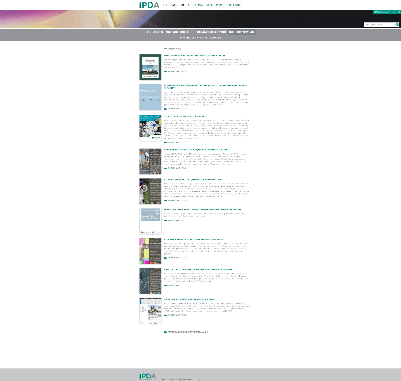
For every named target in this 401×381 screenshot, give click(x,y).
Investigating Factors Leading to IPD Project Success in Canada (194, 56)
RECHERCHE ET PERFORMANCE (241, 32)
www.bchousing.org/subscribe (187, 138)
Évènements (215, 38)
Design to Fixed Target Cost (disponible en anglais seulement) (193, 180)
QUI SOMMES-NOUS (155, 32)
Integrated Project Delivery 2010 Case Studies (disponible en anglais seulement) (202, 210)
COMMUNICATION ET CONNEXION (193, 38)
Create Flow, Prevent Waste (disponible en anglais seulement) (193, 239)
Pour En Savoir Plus (177, 72)
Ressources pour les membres (180, 32)
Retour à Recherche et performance (188, 332)
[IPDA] (151, 5)
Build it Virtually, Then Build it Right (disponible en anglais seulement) (198, 269)
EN (394, 12)
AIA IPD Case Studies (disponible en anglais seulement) (189, 299)
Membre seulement (382, 12)
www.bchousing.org (216, 136)
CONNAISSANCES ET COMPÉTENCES (211, 32)
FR (399, 12)
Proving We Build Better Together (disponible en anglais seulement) (196, 150)
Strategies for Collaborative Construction (185, 116)
